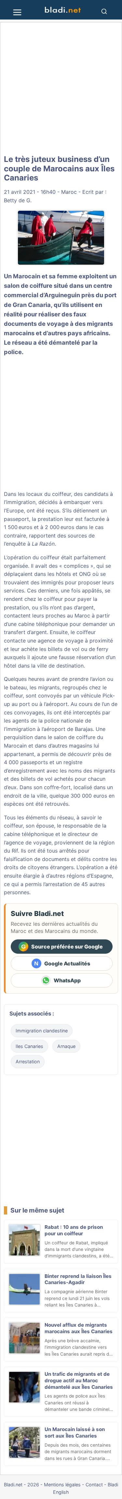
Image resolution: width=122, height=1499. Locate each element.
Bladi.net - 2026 (21, 1484)
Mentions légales (62, 1484)
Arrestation (28, 1061)
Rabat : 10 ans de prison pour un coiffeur (74, 1230)
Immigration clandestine (42, 1030)
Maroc (69, 192)
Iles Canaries (29, 1046)
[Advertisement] (61, 89)
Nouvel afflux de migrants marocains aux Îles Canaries (79, 1328)
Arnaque (66, 1046)
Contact (94, 1484)
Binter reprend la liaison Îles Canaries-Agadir (78, 1279)
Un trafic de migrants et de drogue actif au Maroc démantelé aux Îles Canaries (79, 1380)
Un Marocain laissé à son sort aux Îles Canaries (75, 1432)
